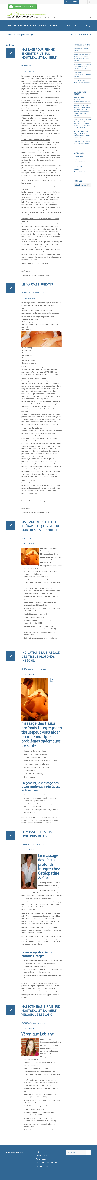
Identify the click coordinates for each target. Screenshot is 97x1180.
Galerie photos (41, 1155)
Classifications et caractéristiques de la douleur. (82, 101)
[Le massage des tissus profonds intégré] (10, 835)
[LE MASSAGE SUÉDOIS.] (10, 288)
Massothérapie (28, 1022)
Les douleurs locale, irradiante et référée (82, 142)
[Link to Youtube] (89, 2)
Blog (25, 65)
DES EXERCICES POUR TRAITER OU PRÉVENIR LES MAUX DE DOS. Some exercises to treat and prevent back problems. (82, 110)
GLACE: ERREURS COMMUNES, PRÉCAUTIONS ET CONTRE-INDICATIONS (82, 134)
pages (76, 169)
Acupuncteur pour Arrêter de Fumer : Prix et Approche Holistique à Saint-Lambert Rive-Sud (82, 57)
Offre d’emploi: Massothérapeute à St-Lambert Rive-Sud (82, 74)
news (76, 164)
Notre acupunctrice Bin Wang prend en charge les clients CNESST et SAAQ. (49, 25)
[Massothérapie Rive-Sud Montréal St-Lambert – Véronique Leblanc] (10, 1010)
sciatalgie (34, 157)
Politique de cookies (43, 1166)
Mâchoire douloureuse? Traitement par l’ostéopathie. (82, 81)
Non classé (78, 166)
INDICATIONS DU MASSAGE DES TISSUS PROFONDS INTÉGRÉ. (40, 657)
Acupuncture (78, 156)
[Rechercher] (89, 17)
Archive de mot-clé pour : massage (19, 34)
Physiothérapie (79, 171)
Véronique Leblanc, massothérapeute (35, 501)
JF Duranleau (31, 71)
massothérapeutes (31, 817)
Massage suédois (46, 1045)
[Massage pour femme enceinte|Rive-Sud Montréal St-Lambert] (10, 53)
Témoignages (41, 1159)
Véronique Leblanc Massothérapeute (34, 263)
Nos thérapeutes (27, 936)
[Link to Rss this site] (82, 2)
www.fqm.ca (25, 275)
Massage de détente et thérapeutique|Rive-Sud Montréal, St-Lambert (40, 526)
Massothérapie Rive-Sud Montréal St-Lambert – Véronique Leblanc (40, 1011)
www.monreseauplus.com (41, 275)
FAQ (37, 1152)
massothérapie (26, 313)
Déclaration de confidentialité (46, 1162)
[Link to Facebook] (85, 2)
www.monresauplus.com (41, 512)
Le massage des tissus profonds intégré (39, 834)
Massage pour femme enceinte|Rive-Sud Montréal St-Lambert (39, 54)
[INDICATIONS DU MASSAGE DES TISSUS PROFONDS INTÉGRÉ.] (10, 656)
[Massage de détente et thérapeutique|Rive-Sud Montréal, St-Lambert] (10, 525)
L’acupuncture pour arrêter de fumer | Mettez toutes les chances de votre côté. (82, 66)
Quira (75, 119)
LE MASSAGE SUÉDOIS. (37, 284)
